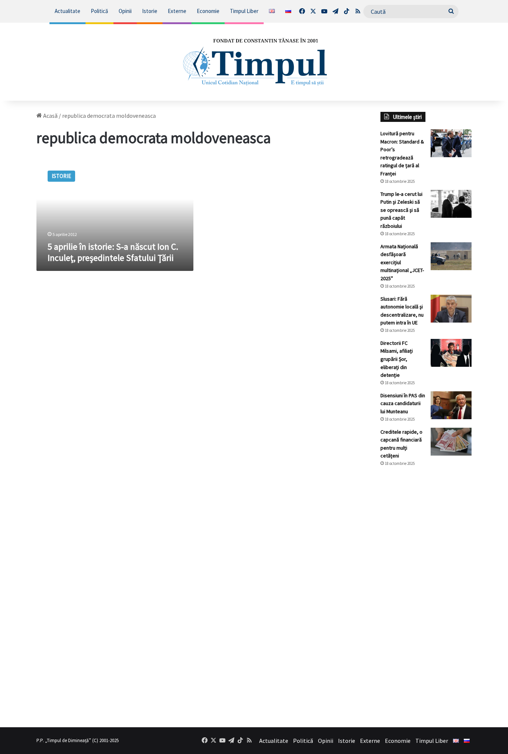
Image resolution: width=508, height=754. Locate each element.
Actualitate (67, 10)
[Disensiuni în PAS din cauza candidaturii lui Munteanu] (451, 405)
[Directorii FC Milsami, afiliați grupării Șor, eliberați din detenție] (451, 353)
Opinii (125, 10)
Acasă (50, 115)
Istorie (149, 10)
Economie (208, 10)
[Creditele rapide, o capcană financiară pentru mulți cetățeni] (451, 442)
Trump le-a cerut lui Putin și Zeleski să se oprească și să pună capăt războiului (401, 210)
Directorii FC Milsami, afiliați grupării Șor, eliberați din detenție (396, 359)
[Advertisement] (426, 596)
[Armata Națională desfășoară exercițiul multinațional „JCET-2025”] (451, 256)
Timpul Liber (244, 10)
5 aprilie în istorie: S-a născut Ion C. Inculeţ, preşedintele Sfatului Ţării (113, 252)
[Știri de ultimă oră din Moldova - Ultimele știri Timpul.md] (254, 62)
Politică (99, 10)
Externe (177, 10)
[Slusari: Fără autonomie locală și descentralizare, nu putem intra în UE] (451, 309)
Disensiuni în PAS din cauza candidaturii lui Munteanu (402, 403)
